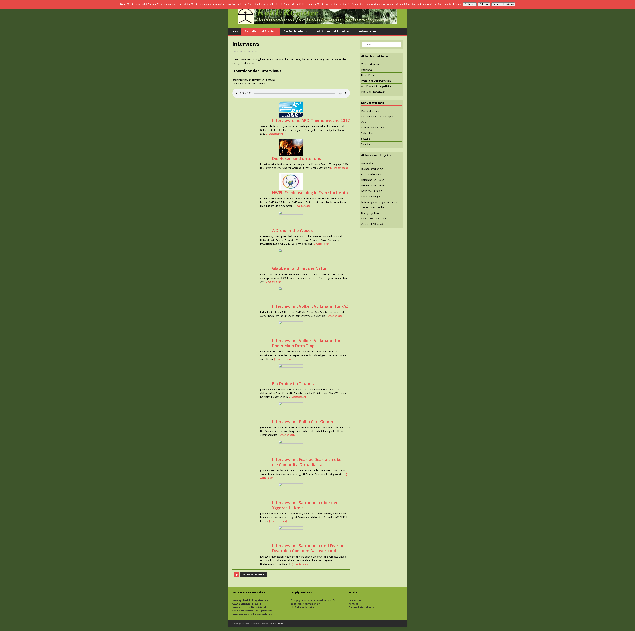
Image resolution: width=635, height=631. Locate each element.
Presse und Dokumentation (376, 80)
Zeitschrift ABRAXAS (372, 223)
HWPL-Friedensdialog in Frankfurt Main (310, 192)
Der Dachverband (295, 31)
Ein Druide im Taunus (293, 383)
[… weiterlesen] (274, 133)
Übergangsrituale (370, 213)
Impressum (355, 600)
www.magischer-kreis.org (246, 603)
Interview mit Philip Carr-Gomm (302, 421)
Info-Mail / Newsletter (373, 91)
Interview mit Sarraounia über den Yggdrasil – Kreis (305, 505)
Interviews (366, 69)
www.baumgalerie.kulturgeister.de (252, 613)
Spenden (366, 144)
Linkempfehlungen (371, 196)
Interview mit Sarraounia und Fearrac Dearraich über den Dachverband (308, 548)
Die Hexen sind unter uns (296, 158)
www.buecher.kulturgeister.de (249, 607)
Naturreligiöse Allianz (372, 127)
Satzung (365, 138)
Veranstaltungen (370, 64)
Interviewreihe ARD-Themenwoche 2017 (311, 120)
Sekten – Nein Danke (372, 207)
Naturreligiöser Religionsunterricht (379, 202)
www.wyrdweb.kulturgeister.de (250, 600)
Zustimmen (470, 4)
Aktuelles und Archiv (259, 31)
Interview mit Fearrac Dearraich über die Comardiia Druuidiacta (307, 462)
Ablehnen (484, 4)
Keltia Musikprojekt (371, 190)
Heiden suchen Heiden (373, 185)
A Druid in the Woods (292, 230)
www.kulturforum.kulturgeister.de (252, 610)
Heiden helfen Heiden (372, 179)
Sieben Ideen (368, 133)
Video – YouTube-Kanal (373, 218)
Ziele (363, 121)
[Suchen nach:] (381, 44)
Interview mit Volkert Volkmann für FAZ (310, 306)
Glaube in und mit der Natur (299, 268)
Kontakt (353, 603)
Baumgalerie (368, 163)
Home (235, 30)
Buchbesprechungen (372, 168)
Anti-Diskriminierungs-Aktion (376, 86)
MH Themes (278, 623)
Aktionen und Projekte (333, 31)
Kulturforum (367, 31)
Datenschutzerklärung (362, 607)
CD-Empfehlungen (371, 174)
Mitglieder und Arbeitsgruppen (377, 116)
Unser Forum (368, 75)
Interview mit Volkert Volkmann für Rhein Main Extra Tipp (306, 343)
